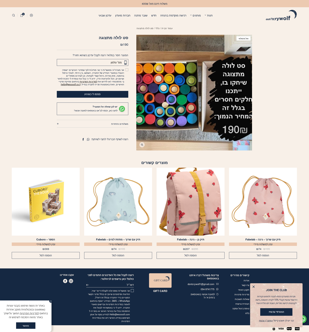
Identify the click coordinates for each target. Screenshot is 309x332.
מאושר (26, 325)
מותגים (197, 15)
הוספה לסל (263, 255)
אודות (246, 280)
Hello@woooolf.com (120, 314)
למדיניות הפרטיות (88, 81)
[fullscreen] (142, 144)
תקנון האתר (243, 289)
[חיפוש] (13, 15)
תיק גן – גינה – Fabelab (190, 239)
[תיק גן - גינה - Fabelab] (191, 202)
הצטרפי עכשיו (276, 312)
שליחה (88, 284)
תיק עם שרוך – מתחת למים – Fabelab (118, 239)
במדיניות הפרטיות (114, 304)
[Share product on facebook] (83, 139)
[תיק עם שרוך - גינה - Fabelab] (263, 202)
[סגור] (50, 301)
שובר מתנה (140, 15)
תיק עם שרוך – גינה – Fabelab (263, 239)
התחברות (31, 15)
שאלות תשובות (242, 299)
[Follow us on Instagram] (71, 281)
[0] (21, 15)
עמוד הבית (167, 28)
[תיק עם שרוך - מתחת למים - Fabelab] (118, 202)
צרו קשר (245, 285)
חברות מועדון (122, 15)
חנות (210, 15)
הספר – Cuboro (45, 239)
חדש (153, 15)
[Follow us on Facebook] (65, 281)
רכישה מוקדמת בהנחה (173, 15)
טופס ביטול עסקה (240, 308)
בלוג (247, 313)
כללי (157, 28)
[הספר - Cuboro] (46, 202)
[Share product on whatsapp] (88, 139)
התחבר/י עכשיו (266, 320)
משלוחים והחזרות (119, 123)
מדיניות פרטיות (241, 294)
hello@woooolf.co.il (70, 84)
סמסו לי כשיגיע (92, 94)
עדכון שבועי (104, 15)
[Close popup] (254, 287)
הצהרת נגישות (242, 303)
